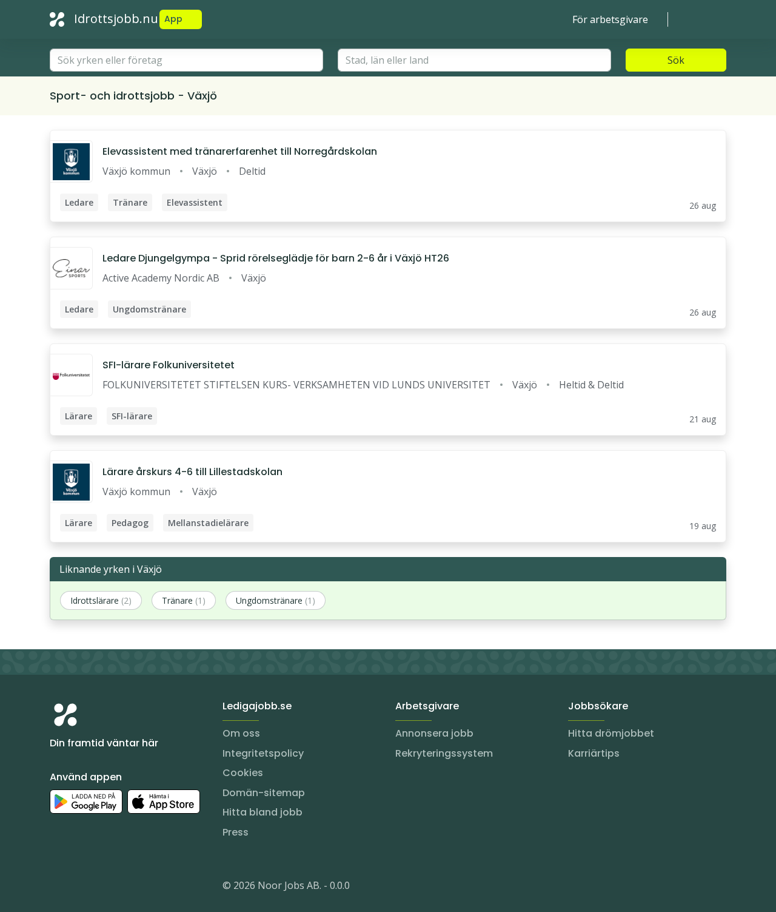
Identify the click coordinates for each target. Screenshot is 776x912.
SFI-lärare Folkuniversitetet (168, 365)
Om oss (241, 733)
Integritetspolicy (263, 753)
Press (235, 832)
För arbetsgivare (610, 19)
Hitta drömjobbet (611, 733)
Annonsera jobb (434, 733)
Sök (675, 60)
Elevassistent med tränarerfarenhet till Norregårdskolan (239, 151)
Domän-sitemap (263, 793)
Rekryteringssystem (444, 753)
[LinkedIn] (83, 887)
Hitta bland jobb (262, 812)
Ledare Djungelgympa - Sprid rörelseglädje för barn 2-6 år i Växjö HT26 (275, 258)
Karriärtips (594, 753)
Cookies (242, 773)
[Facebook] (108, 887)
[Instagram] (59, 887)
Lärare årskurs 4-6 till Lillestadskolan (192, 472)
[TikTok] (132, 887)
